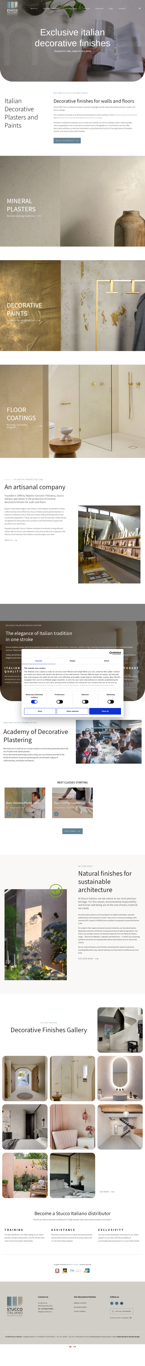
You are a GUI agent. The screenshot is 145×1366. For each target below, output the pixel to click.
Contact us (43, 1297)
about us (33, 8)
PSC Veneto (74, 1264)
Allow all (105, 711)
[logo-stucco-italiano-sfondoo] (14, 1308)
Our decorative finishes (85, 1297)
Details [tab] (72, 661)
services (86, 8)
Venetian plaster (120, 115)
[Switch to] (132, 8)
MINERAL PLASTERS (21, 204)
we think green (71, 8)
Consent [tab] (38, 661)
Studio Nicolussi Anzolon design (128, 1337)
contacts (122, 8)
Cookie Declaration (95, 1337)
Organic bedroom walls (25, 1122)
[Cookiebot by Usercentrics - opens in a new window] (111, 653)
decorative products (51, 8)
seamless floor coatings (92, 117)
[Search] (139, 8)
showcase (99, 8)
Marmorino (132, 115)
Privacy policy (106, 1337)
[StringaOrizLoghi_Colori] (72, 1271)
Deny (40, 711)
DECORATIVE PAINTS (24, 309)
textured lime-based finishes (68, 117)
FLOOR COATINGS (21, 413)
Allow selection (72, 711)
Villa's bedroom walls (72, 1122)
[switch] (60, 702)
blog (111, 8)
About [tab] (106, 661)
